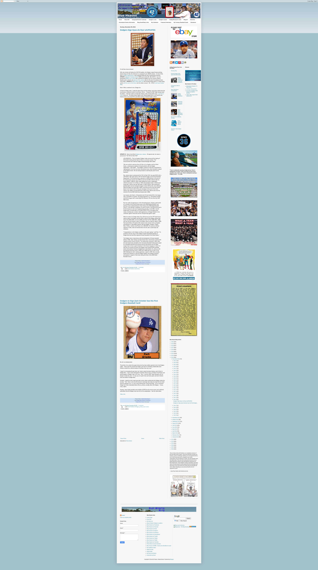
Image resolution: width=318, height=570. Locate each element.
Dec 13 (175, 391)
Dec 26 (175, 370)
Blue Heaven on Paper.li (152, 530)
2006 (172, 449)
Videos (141, 406)
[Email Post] (122, 268)
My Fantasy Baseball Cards (181, 22)
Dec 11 (175, 395)
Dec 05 (175, 409)
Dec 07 (175, 405)
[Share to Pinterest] (128, 271)
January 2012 (175, 437)
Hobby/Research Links (175, 19)
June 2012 (174, 427)
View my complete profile (125, 517)
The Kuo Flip (174, 70)
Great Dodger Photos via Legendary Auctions (180, 80)
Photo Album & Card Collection (154, 543)
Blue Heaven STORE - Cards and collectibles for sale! (159, 545)
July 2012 (174, 425)
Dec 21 (175, 380)
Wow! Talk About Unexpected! (174, 90)
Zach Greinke (146, 406)
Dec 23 (175, 376)
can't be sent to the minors (130, 83)
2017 (172, 347)
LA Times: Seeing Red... (191, 89)
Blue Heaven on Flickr (152, 528)
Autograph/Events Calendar (139, 19)
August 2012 (175, 423)
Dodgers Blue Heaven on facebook (143, 262)
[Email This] (121, 271)
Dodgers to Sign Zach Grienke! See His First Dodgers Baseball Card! (139, 302)
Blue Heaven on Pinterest (152, 532)
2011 (172, 439)
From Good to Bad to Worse (179, 122)
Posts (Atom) (129, 440)
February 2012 (175, 435)
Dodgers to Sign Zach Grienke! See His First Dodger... (185, 403)
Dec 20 (175, 382)
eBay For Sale (150, 549)
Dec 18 (175, 385)
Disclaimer (193, 22)
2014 (172, 353)
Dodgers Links (152, 19)
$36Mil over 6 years (130, 78)
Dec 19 (175, 383)
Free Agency (137, 406)
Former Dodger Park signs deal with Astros (176, 74)
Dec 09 (175, 399)
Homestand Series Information (127, 22)
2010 (172, 441)
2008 (172, 445)
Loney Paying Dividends (180, 95)
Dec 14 (175, 389)
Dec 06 (175, 407)
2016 (172, 349)
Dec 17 (175, 387)
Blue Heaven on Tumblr (152, 536)
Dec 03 (175, 413)
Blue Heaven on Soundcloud (153, 534)
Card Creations (131, 268)
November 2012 (176, 417)
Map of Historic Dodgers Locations (154, 523)
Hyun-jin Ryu (137, 268)
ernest (123, 267)
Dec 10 (175, 397)
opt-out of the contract (139, 80)
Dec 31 (175, 360)
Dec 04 (175, 411)
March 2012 (175, 433)
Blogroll (186, 19)
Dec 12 (175, 393)
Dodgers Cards (163, 19)
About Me (126, 19)
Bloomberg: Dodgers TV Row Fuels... (191, 87)
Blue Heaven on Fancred (152, 526)
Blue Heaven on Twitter (152, 540)
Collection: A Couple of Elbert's (180, 103)
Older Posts (161, 438)
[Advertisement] (142, 286)
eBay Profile (149, 551)
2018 (172, 345)
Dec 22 (175, 378)
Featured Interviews (166, 22)
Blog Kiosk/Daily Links (143, 22)
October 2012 (175, 419)
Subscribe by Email (151, 555)
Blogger (172, 559)
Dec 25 (175, 372)
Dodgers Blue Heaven (140, 263)
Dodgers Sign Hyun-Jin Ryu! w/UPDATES (137, 30)
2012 (172, 357)
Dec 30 (175, 362)
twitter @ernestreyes (146, 260)
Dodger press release (141, 154)
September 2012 (176, 421)
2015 (172, 351)
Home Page (149, 517)
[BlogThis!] (123, 271)
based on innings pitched (132, 77)
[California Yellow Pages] (192, 526)
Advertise (192, 19)
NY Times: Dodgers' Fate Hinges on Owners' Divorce (192, 92)
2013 (172, 355)
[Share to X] (124, 271)
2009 (172, 443)
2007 (172, 447)
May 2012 (174, 429)
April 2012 (174, 431)
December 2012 (176, 359)
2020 (172, 341)
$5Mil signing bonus (129, 75)
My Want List (150, 521)
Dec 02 (175, 415)
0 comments (140, 267)
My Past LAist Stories (151, 553)
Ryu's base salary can (138, 81)
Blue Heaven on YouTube (153, 542)
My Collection (154, 22)
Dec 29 (175, 364)
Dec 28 (175, 366)
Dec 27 (175, 368)
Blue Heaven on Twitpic (152, 538)
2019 (172, 343)
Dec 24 (175, 374)
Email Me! (149, 519)
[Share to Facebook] (126, 271)
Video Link (122, 394)
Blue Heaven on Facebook (153, 525)
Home (120, 19)
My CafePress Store (151, 547)
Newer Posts (123, 438)
